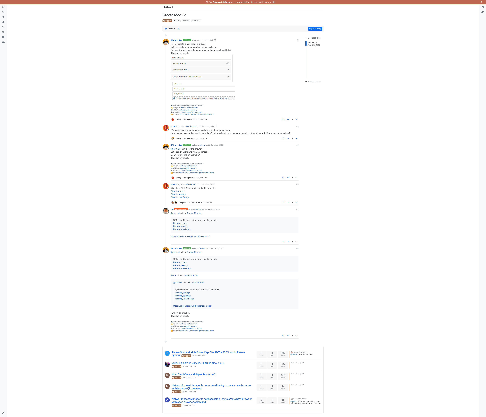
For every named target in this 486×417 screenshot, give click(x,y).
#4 (297, 184)
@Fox (173, 275)
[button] (3, 413)
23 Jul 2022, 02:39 (189, 378)
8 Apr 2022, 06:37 (299, 399)
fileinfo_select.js (178, 194)
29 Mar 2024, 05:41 (199, 356)
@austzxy (293, 401)
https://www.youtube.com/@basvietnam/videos (197, 114)
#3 (297, 145)
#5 (297, 209)
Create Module (194, 213)
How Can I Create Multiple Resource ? (194, 374)
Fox (172, 209)
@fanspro (293, 354)
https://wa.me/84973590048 (191, 112)
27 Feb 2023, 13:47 (190, 367)
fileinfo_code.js (178, 191)
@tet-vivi (175, 149)
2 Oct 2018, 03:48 (189, 392)
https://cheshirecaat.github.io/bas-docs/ (190, 236)
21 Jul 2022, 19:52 (206, 40)
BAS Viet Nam (176, 40)
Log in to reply (315, 29)
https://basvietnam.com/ (188, 110)
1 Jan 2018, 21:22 (189, 405)
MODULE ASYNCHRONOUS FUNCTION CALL (198, 363)
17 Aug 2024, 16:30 (300, 352)
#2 (297, 126)
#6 (297, 248)
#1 (297, 40)
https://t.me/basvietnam (189, 108)
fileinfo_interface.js (180, 197)
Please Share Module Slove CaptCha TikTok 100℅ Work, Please (208, 352)
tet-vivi (174, 126)
